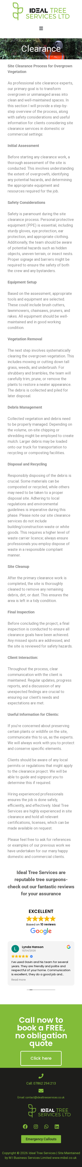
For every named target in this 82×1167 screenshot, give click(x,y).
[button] (41, 28)
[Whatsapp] (46, 1126)
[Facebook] (25, 1126)
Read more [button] (18, 980)
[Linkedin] (57, 1126)
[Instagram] (36, 1126)
